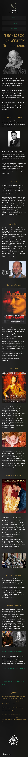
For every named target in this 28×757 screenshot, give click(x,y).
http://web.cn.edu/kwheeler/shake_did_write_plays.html (14, 668)
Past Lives (14, 23)
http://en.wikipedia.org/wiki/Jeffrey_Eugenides (12, 651)
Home (14, 17)
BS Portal (14, 29)
